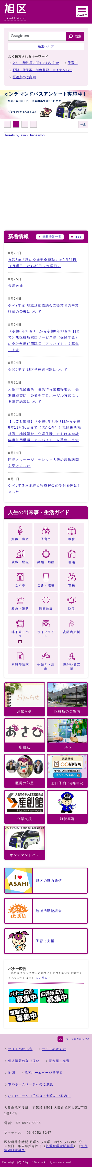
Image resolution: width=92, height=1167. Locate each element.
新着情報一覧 (52, 236)
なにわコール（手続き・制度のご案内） (39, 1095)
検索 (78, 36)
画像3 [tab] (24, 124)
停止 (83, 124)
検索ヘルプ (46, 46)
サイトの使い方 (20, 1049)
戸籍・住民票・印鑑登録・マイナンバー (42, 70)
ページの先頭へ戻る (78, 1039)
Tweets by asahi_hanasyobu (25, 135)
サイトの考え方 (54, 1049)
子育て (73, 63)
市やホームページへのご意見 (30, 1084)
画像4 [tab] (33, 124)
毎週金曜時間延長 (60, 1146)
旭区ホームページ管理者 (44, 1072)
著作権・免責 (59, 1060)
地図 (11, 1072)
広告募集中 (43, 977)
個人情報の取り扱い (23, 1060)
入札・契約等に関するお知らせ (36, 63)
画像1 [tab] (7, 124)
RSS (78, 236)
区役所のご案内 (24, 77)
